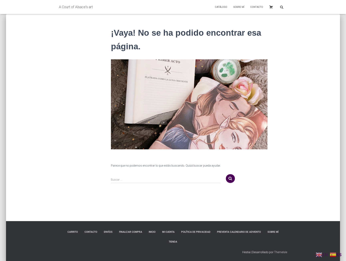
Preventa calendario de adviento (239, 232)
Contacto (256, 7)
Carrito (72, 232)
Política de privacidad (195, 232)
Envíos (108, 232)
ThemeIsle (280, 252)
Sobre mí (238, 7)
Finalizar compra (130, 232)
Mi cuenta (168, 232)
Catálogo (221, 7)
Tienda (173, 241)
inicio (152, 232)
